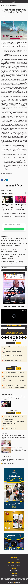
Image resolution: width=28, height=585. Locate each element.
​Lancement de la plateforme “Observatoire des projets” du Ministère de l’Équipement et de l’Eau (18, 449)
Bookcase (11, 218)
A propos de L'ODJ (14, 560)
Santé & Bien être (15, 213)
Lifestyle (20, 213)
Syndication (17, 582)
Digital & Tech (8, 213)
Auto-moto (15, 215)
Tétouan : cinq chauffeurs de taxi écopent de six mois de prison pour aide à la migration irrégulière (13, 256)
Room (18, 215)
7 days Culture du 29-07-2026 (14, 358)
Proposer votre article (14, 565)
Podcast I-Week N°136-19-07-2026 (15, 388)
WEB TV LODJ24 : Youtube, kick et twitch (14, 306)
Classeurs (18, 343)
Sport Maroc (10, 215)
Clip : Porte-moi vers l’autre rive (14, 416)
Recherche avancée (6, 269)
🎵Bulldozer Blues (10, 426)
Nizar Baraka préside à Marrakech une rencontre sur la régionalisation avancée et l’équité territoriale (13, 437)
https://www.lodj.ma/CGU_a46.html (14, 333)
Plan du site (10, 582)
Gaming (23, 211)
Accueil (2, 5)
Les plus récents (10, 343)
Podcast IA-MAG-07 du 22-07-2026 (15, 385)
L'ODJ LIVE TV (14, 570)
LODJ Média (16, 218)
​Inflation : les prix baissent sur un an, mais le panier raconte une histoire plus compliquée (14, 245)
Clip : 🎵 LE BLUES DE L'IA (11, 428)
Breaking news (3, 211)
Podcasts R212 (22, 215)
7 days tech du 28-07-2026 (13, 360)
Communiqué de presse (11, 5)
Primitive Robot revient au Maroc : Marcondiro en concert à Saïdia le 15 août (20, 208)
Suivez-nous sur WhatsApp (14, 229)
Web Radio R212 (14, 575)
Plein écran (23, 310)
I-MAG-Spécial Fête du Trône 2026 (15, 355)
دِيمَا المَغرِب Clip (9, 419)
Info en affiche (9, 211)
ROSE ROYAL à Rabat (8, 463)
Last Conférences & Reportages (19, 216)
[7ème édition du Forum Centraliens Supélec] (14, 21)
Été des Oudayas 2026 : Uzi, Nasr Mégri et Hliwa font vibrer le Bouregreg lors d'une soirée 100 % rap (7, 208)
